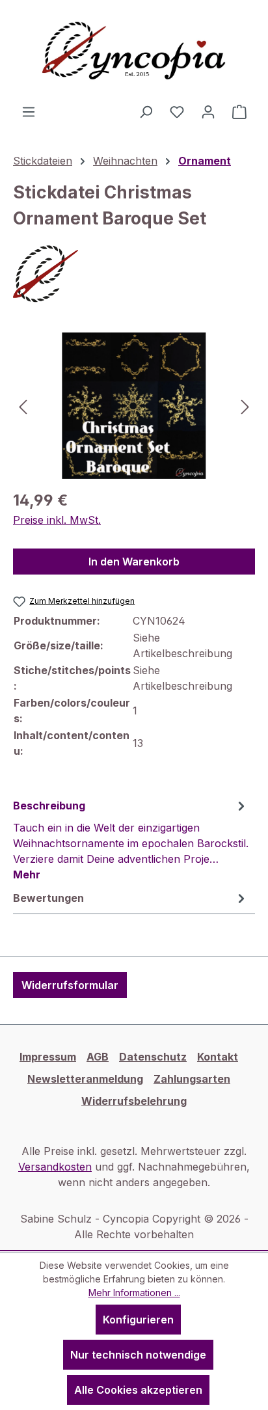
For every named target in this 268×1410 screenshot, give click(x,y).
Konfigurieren (138, 1319)
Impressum (48, 1056)
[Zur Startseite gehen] (134, 52)
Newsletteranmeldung (85, 1078)
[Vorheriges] (23, 406)
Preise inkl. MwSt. (57, 519)
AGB (98, 1056)
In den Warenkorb (134, 561)
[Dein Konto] (208, 111)
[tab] (130, 839)
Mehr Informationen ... (134, 1292)
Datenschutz (153, 1056)
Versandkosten (55, 1166)
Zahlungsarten (192, 1078)
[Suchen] (145, 111)
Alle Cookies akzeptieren (138, 1389)
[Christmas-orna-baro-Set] (134, 405)
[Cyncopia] (134, 273)
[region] (134, 405)
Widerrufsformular (69, 985)
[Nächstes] (245, 406)
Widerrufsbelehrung (134, 1100)
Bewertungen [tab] (48, 897)
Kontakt (217, 1056)
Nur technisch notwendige (138, 1354)
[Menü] (28, 111)
